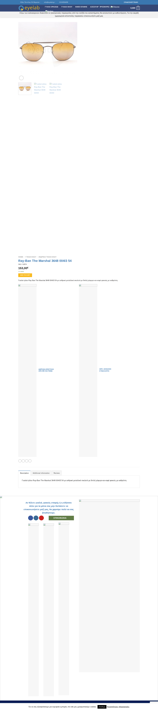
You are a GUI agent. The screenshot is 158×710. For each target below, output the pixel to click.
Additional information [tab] (41, 473)
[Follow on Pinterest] (119, 2)
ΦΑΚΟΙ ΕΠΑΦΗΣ (81, 7)
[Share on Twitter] (23, 460)
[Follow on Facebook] (115, 2)
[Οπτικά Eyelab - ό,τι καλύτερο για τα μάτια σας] (29, 8)
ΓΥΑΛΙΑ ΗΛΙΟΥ (66, 7)
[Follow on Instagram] (117, 2)
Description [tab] (24, 473)
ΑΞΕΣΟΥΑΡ (94, 7)
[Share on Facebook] (19, 460)
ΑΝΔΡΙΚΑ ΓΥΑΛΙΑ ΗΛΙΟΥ (47, 257)
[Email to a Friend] (26, 460)
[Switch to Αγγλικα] (49, 11)
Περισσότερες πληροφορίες (118, 707)
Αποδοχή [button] (102, 707)
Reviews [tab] (57, 473)
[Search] (126, 8)
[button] (21, 78)
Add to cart (25, 275)
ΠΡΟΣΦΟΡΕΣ (105, 7)
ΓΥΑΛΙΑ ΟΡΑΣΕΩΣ (51, 7)
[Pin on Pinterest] (29, 460)
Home (20, 257)
